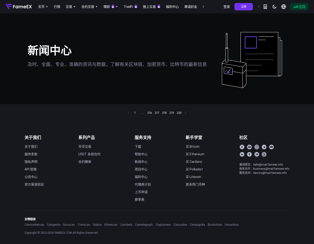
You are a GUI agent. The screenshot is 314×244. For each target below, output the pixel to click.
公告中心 (31, 177)
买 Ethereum (195, 154)
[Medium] (257, 154)
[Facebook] (249, 154)
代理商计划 (143, 184)
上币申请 (141, 192)
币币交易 (84, 146)
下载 (138, 146)
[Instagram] (257, 147)
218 (164, 112)
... (142, 112)
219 (171, 112)
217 (157, 112)
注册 (243, 6)
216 (149, 112)
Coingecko (53, 224)
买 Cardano (194, 162)
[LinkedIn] (242, 154)
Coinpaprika (197, 224)
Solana (97, 224)
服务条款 (31, 154)
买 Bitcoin (193, 146)
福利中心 (141, 177)
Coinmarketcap (34, 224)
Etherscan (110, 224)
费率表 (139, 199)
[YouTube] (249, 147)
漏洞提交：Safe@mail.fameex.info (261, 164)
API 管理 (31, 169)
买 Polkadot (194, 169)
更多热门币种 (195, 184)
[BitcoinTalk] (264, 154)
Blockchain (215, 224)
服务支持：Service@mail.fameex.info (263, 173)
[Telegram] (264, 147)
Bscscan (69, 224)
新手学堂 (194, 137)
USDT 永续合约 (89, 154)
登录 (226, 7)
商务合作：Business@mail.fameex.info (264, 168)
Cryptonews (163, 224)
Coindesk (126, 224)
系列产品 (86, 137)
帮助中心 (141, 154)
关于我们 (33, 137)
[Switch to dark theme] (274, 6)
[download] (265, 6)
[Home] (19, 6)
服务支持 (143, 137)
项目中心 (141, 169)
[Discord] (271, 147)
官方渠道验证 (34, 184)
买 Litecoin (193, 177)
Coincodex (180, 224)
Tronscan (83, 224)
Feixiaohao (232, 224)
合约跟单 (84, 162)
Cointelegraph (144, 224)
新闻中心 (141, 162)
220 (179, 112)
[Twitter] (242, 147)
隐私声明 (31, 162)
